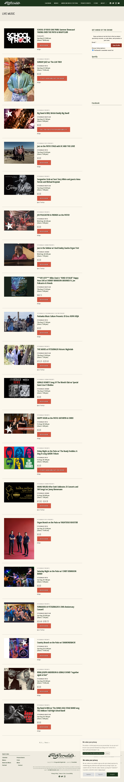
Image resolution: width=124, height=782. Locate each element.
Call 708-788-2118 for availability (53, 129)
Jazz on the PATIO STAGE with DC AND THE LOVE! (56, 146)
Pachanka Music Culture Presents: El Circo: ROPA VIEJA (58, 316)
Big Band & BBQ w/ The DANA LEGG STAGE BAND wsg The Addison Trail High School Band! (58, 709)
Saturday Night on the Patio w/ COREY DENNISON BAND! (56, 572)
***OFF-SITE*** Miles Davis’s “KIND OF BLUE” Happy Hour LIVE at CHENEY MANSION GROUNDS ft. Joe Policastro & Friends (57, 280)
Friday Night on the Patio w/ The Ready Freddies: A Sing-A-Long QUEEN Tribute (57, 452)
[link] (19, 38)
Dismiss (107, 753)
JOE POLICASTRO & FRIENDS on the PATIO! (53, 214)
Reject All (100, 774)
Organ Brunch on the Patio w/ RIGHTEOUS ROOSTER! (57, 522)
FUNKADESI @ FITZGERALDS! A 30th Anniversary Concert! (55, 608)
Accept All (112, 774)
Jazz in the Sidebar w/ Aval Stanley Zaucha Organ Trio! (58, 247)
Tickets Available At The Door (52, 78)
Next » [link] (47, 743)
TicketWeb (74, 762)
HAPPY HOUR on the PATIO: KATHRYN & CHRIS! (55, 417)
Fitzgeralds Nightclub (59, 762)
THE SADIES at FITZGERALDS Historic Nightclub (55, 349)
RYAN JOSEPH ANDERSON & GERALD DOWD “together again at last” (58, 673)
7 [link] (44, 743)
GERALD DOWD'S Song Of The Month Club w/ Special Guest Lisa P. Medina (57, 383)
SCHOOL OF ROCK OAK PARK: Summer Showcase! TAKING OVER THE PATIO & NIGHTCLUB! (56, 31)
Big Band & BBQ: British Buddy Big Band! (53, 113)
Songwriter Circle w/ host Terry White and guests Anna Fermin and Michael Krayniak (58, 180)
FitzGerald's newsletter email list (103, 50)
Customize (88, 774)
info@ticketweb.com (53, 770)
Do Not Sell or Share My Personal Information (93, 753)
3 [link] (41, 743)
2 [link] (40, 743)
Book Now (44, 45)
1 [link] (39, 743)
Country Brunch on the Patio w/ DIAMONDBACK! (56, 642)
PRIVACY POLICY (101, 770)
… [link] (43, 743)
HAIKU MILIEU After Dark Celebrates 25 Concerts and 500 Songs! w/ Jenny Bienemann (57, 488)
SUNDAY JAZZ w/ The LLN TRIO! (49, 61)
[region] (100, 767)
